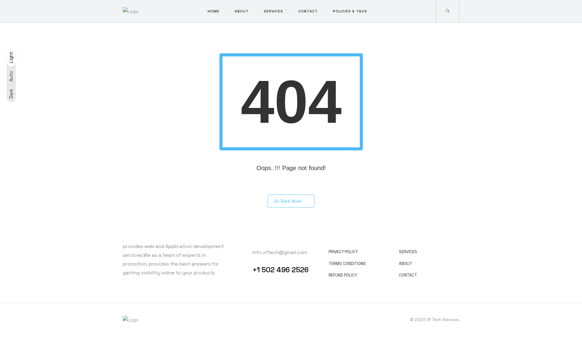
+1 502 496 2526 (281, 269)
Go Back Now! (288, 201)
